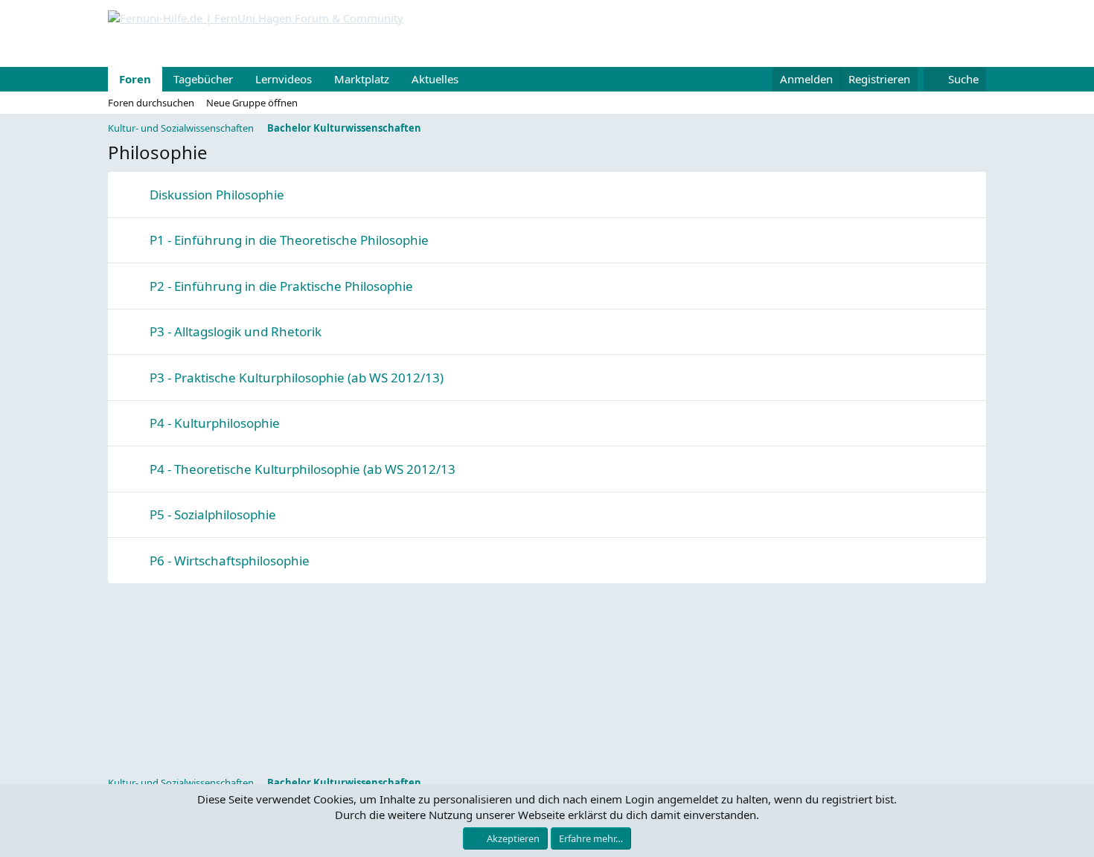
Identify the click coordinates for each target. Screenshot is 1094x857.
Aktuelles (435, 78)
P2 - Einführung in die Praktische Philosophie (281, 286)
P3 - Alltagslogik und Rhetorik (236, 331)
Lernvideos (283, 78)
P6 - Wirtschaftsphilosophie (230, 560)
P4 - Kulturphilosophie (215, 422)
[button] (470, 79)
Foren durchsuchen (151, 102)
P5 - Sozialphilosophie (213, 514)
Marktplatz (361, 78)
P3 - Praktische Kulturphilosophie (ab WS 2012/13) (297, 377)
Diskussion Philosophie (217, 194)
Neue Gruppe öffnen (252, 102)
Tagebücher (203, 78)
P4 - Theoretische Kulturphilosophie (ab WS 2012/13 (302, 469)
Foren (135, 78)
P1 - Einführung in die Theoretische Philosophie (289, 239)
